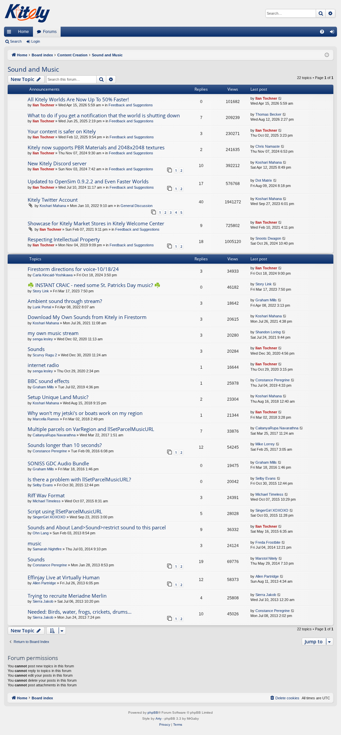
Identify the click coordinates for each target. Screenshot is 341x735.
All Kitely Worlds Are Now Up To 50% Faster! (78, 99)
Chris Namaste (267, 146)
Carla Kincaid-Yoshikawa (53, 275)
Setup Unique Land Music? (58, 397)
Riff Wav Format (46, 495)
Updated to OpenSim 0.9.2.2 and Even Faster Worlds (88, 181)
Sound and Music (33, 69)
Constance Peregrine (272, 380)
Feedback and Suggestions (131, 105)
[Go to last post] (280, 98)
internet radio (43, 365)
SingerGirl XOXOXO (49, 517)
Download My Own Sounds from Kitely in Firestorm (87, 317)
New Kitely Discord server (57, 163)
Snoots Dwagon (268, 238)
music (34, 543)
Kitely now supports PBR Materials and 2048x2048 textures (96, 147)
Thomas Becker (268, 114)
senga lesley (43, 339)
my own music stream (53, 333)
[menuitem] (322, 32)
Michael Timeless (47, 501)
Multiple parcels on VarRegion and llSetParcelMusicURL (91, 429)
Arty (159, 718)
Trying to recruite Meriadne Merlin (67, 595)
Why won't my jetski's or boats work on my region (85, 413)
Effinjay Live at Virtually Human (64, 577)
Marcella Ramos (46, 419)
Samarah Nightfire (47, 549)
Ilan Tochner (43, 105)
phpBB (153, 712)
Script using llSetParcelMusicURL (65, 511)
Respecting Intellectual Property (64, 239)
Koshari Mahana (268, 162)
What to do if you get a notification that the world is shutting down (104, 115)
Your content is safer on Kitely (62, 131)
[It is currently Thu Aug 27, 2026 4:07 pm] (327, 55)
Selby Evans (43, 485)
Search (16, 41)
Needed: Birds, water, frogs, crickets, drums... (80, 611)
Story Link (41, 291)
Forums (50, 31)
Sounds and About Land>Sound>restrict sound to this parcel (97, 527)
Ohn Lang (41, 533)
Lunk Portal (42, 307)
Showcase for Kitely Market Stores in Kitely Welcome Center (96, 223)
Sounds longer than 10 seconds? (65, 445)
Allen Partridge (44, 583)
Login (35, 41)
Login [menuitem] (333, 33)
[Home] (27, 13)
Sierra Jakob (43, 601)
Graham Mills (266, 300)
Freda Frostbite (267, 542)
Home (23, 31)
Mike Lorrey (265, 444)
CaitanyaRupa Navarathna (54, 435)
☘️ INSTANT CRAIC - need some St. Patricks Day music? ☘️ (94, 285)
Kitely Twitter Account (53, 199)
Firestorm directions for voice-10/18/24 (73, 269)
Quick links (10, 33)
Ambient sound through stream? (65, 301)
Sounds (36, 349)
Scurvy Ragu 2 (45, 355)
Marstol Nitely (266, 558)
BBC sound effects (48, 381)
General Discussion (137, 206)
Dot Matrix (263, 180)
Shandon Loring (268, 332)
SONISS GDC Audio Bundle (58, 463)
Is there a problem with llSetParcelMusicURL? (79, 479)
